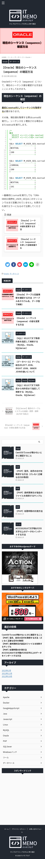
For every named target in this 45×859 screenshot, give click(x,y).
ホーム (6, 829)
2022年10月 (7, 676)
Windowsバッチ (10, 751)
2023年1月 (6, 670)
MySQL (6, 730)
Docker (6, 702)
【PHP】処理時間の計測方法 (29, 511)
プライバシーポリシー (19, 829)
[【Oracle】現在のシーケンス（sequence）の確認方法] (25, 264)
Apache (6, 697)
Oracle (6, 273)
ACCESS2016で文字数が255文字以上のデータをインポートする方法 (29, 531)
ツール (6, 757)
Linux (5, 724)
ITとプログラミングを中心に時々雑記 (22, 852)
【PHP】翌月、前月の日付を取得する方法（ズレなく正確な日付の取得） (29, 474)
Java (5, 713)
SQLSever (7, 746)
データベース (14, 273)
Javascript (7, 719)
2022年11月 (7, 673)
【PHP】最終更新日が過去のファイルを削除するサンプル (29, 494)
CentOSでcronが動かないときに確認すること (29, 454)
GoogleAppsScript (11, 708)
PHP (5, 741)
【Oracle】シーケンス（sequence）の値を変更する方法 (27, 321)
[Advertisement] (22, 797)
